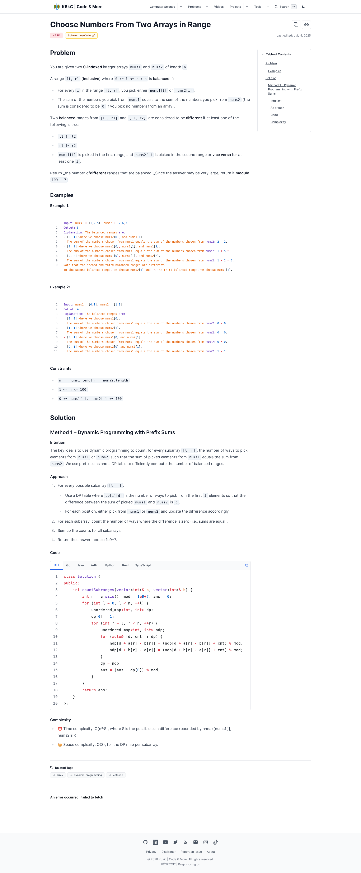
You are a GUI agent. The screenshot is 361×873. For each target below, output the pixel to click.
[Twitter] (175, 842)
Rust (125, 565)
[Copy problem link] (306, 24)
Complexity (278, 122)
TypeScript (143, 565)
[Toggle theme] (304, 6)
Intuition (276, 100)
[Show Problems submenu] (207, 6)
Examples (274, 71)
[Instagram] (205, 842)
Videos (219, 6)
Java (80, 565)
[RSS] (185, 842)
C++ (57, 565)
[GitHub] (145, 842)
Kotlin (94, 565)
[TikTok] (215, 842)
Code (274, 115)
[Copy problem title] (296, 24)
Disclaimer (168, 851)
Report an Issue (191, 851)
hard (56, 35)
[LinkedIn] (155, 842)
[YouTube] (165, 842)
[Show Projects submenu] (247, 6)
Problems (194, 6)
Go (68, 565)
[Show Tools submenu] (267, 6)
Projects (235, 6)
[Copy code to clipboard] (244, 220)
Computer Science (162, 6)
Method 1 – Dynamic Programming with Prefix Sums (285, 89)
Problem (271, 63)
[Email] (195, 842)
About (211, 851)
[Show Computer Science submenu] (181, 6)
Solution (271, 78)
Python (110, 565)
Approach (277, 107)
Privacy (151, 851)
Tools (258, 6)
